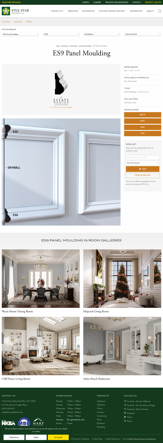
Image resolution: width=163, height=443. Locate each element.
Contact (136, 2)
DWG (142, 121)
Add (144, 169)
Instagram (131, 413)
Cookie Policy (97, 439)
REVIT (143, 115)
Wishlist (29, 21)
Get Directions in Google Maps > (15, 405)
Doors (99, 419)
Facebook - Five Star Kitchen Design (141, 405)
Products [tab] (57, 11)
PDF (143, 133)
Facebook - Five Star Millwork (138, 401)
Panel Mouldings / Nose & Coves (136, 92)
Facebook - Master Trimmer (138, 409)
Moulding (6, 21)
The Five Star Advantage (116, 2)
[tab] (159, 11)
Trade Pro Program (11, 2)
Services (73, 11)
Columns (100, 412)
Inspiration (136, 11)
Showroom (88, 11)
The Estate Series (130, 102)
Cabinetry (101, 405)
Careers (97, 2)
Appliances (101, 401)
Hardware (101, 423)
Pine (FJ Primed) (130, 81)
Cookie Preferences (112, 439)
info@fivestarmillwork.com (12, 412)
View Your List (142, 175)
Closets (99, 408)
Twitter (129, 417)
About (150, 11)
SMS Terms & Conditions (79, 439)
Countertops (102, 416)
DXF (143, 127)
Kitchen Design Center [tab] (111, 11)
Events (86, 2)
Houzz (129, 421)
